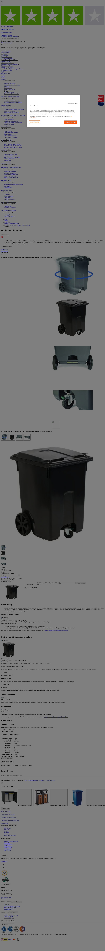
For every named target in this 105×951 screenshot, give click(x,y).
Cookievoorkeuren (34, 122)
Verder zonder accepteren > (73, 103)
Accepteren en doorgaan (70, 122)
